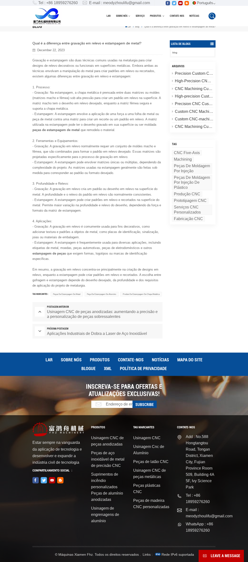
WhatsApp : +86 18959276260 (199, 527)
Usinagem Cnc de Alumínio (148, 450)
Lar (109, 16)
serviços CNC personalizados (187, 209)
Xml (108, 368)
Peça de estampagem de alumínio (101, 294)
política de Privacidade (143, 368)
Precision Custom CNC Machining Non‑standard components (194, 73)
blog (137, 26)
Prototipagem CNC (190, 200)
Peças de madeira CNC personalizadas (151, 503)
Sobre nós (121, 16)
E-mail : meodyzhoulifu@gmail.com (119, 3)
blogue (88, 368)
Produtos (156, 16)
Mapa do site (189, 359)
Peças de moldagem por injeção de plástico (192, 182)
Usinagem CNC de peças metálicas (149, 473)
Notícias (194, 16)
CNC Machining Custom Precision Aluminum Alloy (194, 89)
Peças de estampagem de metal (66, 294)
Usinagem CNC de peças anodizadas (107, 441)
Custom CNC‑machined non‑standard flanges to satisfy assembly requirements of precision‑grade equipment (194, 119)
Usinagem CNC (147, 438)
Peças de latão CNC (151, 462)
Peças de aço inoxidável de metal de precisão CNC (107, 459)
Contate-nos (177, 16)
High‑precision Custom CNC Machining (194, 96)
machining (183, 159)
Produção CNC (187, 194)
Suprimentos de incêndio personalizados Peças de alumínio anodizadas (107, 487)
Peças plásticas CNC (146, 488)
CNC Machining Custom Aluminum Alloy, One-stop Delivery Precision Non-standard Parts (194, 126)
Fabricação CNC (188, 219)
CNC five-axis (187, 153)
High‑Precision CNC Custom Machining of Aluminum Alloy (194, 81)
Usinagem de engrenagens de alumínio (105, 514)
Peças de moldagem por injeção (192, 168)
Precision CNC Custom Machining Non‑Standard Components (194, 104)
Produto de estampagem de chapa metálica (141, 294)
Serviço (140, 16)
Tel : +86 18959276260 (58, 3)
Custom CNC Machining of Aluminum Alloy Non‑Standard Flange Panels (194, 111)
